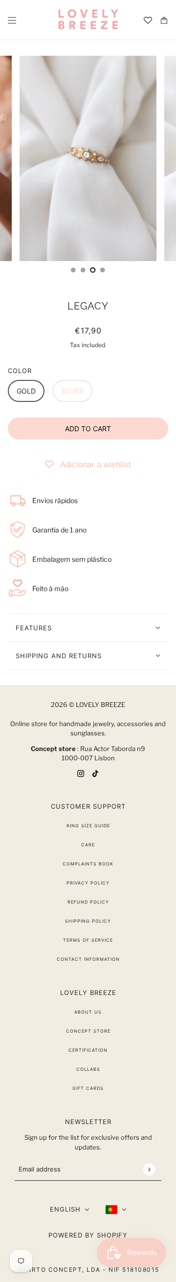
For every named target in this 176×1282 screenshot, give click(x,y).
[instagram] (80, 773)
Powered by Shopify (88, 1235)
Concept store (88, 1031)
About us (88, 1012)
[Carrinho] (164, 20)
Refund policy (88, 902)
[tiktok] (95, 773)
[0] (73, 270)
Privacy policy (88, 882)
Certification (88, 1050)
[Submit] (148, 1169)
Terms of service (88, 940)
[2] (93, 270)
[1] (83, 270)
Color (20, 371)
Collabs (88, 1069)
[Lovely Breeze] (88, 20)
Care (88, 844)
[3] (103, 270)
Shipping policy (88, 921)
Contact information (88, 959)
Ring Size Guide (88, 825)
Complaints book (88, 863)
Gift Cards (88, 1088)
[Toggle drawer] (12, 20)
